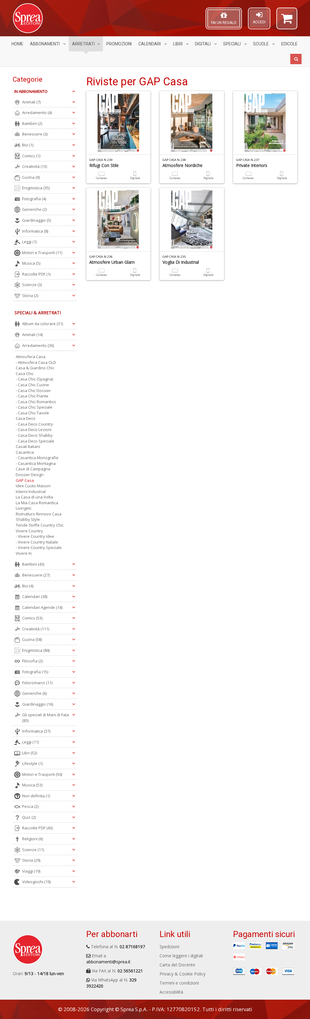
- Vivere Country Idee (35, 536)
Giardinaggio (36, 220)
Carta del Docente (177, 965)
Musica (31, 263)
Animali (31, 102)
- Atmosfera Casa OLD (36, 362)
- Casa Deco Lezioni (33, 429)
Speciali (232, 43)
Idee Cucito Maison (33, 485)
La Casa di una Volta (34, 497)
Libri (178, 43)
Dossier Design (30, 474)
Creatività (34, 166)
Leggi (29, 241)
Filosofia (32, 661)
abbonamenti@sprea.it (108, 962)
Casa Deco (25, 418)
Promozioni (119, 43)
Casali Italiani (28, 446)
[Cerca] (296, 59)
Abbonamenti (45, 43)
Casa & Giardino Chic (35, 368)
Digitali (203, 43)
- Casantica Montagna (36, 463)
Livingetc (23, 508)
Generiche (34, 209)
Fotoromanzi (37, 682)
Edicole (289, 43)
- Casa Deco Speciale (35, 441)
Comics (31, 155)
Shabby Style (28, 519)
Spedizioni (169, 946)
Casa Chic (25, 373)
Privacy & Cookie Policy (183, 974)
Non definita (36, 796)
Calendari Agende (42, 607)
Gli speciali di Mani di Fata (45, 717)
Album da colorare (42, 323)
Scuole (261, 43)
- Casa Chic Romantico (36, 401)
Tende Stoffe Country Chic (40, 525)
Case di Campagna (33, 469)
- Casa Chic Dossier (33, 390)
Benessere (35, 134)
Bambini (32, 123)
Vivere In (24, 553)
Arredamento (37, 112)
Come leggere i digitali (181, 956)
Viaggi (31, 871)
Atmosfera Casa (30, 356)
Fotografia (34, 198)
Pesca (30, 806)
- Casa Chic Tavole (32, 413)
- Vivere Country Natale (37, 542)
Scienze (32, 284)
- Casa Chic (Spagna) (34, 379)
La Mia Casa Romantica (37, 502)
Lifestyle (32, 763)
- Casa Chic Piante (32, 396)
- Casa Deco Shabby (34, 435)
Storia (30, 295)
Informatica (35, 231)
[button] (286, 21)
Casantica (25, 452)
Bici (27, 145)
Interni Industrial (31, 491)
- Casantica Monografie (37, 457)
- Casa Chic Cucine (32, 384)
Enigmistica (36, 188)
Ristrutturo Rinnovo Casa (38, 514)
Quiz (29, 817)
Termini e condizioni (179, 983)
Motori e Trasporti (42, 252)
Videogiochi (36, 881)
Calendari (150, 43)
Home (17, 43)
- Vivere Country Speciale (39, 547)
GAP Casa (25, 480)
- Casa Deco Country (34, 424)
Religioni (32, 838)
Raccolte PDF (36, 274)
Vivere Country (29, 531)
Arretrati (83, 43)
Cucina (31, 177)
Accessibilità (171, 992)
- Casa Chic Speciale (34, 407)
